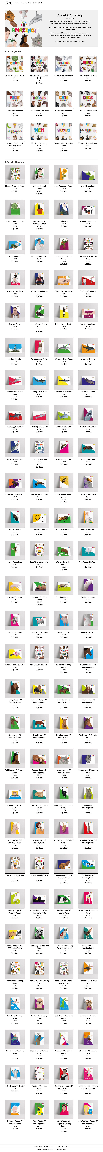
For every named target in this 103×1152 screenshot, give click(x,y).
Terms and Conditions (49, 1146)
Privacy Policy (38, 1146)
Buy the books (60, 41)
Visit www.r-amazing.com (76, 41)
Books (17, 3)
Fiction (67, 18)
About (29, 3)
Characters (23, 3)
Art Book (72, 18)
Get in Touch (36, 3)
